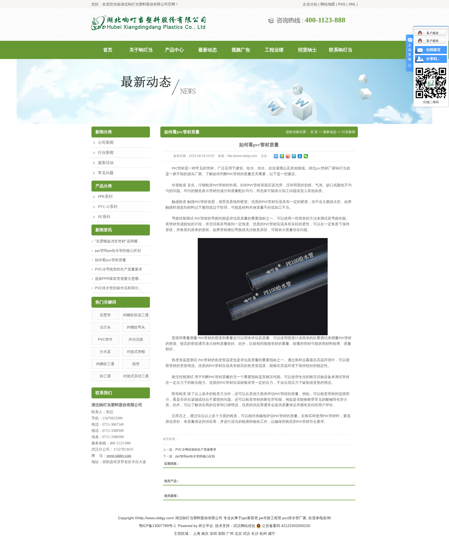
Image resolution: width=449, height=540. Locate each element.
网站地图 (327, 4)
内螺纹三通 (105, 364)
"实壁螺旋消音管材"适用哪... (118, 241)
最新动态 (207, 49)
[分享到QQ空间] (282, 156)
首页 (108, 49)
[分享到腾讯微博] (294, 156)
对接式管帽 (136, 352)
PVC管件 (105, 339)
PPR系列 (105, 196)
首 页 (314, 132)
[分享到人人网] (300, 156)
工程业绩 (274, 49)
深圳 (213, 533)
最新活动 (106, 163)
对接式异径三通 (136, 376)
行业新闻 (106, 152)
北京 (238, 533)
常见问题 (106, 173)
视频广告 (241, 49)
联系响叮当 (340, 49)
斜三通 (105, 376)
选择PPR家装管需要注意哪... (118, 278)
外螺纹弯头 (136, 327)
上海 (196, 533)
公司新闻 (106, 142)
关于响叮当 (141, 49)
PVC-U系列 (107, 207)
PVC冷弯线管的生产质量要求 (118, 269)
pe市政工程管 (270, 518)
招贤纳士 (307, 49)
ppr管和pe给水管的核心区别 (118, 250)
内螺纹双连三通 (136, 315)
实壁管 (105, 315)
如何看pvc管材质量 (110, 260)
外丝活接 (136, 339)
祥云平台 (206, 526)
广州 (230, 533)
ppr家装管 (250, 518)
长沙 (255, 533)
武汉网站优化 (244, 526)
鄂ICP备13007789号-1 (157, 526)
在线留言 (433, 50)
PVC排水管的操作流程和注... (118, 288)
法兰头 (105, 327)
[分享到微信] (306, 156)
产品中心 (174, 49)
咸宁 (271, 533)
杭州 (263, 533)
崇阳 (221, 533)
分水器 (105, 352)
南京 (205, 533)
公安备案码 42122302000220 (285, 526)
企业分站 (310, 4)
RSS (341, 4)
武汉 (246, 533)
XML (352, 4)
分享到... (433, 59)
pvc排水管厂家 (294, 518)
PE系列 (104, 217)
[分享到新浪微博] (288, 156)
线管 (136, 364)
